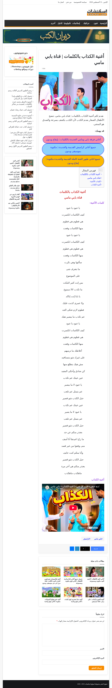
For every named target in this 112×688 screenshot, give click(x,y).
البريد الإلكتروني (98, 658)
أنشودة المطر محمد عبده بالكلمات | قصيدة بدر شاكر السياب (22, 104)
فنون (96, 23)
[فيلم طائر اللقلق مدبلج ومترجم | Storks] (27, 187)
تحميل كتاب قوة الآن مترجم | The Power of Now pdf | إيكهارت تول (21, 134)
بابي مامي (98, 539)
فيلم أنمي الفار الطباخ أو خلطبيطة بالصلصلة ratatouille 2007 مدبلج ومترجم (14, 176)
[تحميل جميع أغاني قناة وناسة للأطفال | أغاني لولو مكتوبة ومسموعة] (73, 572)
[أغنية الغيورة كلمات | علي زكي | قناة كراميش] (95, 592)
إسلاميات (76, 23)
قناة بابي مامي (94, 178)
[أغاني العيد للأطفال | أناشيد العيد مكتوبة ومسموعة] (95, 572)
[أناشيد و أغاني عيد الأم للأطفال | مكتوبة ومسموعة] (27, 206)
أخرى (53, 23)
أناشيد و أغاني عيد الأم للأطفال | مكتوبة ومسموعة (14, 205)
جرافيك (86, 23)
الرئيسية (103, 23)
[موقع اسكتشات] (97, 12)
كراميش (86, 539)
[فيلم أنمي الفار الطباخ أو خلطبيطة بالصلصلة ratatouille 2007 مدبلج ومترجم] (27, 174)
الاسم (102, 649)
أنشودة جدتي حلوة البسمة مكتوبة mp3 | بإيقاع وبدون (22, 116)
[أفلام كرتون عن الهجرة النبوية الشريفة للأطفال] (27, 196)
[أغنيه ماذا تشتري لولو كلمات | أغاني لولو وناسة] (73, 592)
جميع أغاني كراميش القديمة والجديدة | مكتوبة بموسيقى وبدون (73, 149)
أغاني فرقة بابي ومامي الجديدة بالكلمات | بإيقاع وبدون (73, 139)
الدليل (60, 23)
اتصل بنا (61, 2)
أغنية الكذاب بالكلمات (90, 174)
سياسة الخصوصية (80, 2)
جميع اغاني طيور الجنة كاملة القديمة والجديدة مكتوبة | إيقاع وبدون (73, 161)
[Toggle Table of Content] (99, 170)
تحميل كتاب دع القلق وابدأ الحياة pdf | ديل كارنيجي (22, 97)
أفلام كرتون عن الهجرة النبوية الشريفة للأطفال (14, 197)
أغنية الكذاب (96, 185)
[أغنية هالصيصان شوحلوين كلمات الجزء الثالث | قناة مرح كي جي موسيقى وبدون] (51, 572)
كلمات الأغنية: (95, 181)
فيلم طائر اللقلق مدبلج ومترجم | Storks (14, 188)
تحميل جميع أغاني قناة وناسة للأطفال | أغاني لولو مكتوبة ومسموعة (73, 581)
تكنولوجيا (67, 23)
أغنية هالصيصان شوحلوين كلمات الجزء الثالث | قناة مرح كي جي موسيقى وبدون (51, 581)
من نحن (69, 2)
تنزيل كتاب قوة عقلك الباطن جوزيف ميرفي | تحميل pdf (21, 141)
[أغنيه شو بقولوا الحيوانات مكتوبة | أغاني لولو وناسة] (51, 592)
